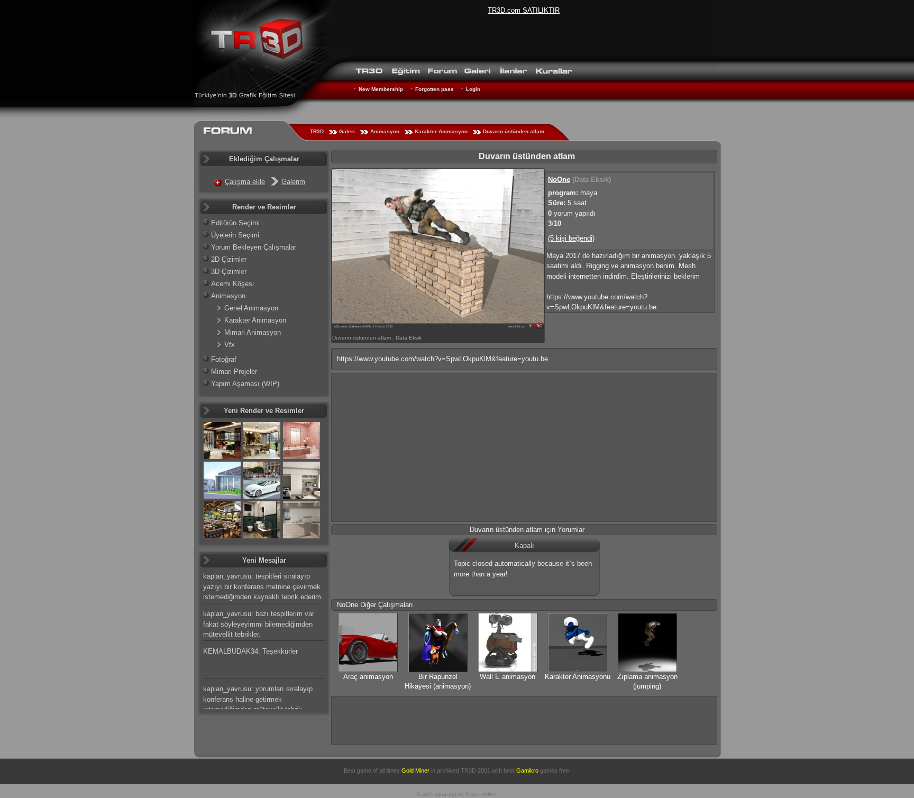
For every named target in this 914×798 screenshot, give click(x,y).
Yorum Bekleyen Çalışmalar (253, 247)
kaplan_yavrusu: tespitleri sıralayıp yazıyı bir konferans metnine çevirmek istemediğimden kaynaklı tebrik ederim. (263, 586)
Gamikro (527, 770)
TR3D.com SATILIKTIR (524, 10)
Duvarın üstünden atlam (513, 131)
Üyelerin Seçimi (235, 235)
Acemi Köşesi (232, 284)
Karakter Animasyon (441, 131)
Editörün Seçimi (235, 223)
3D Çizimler (228, 272)
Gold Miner (415, 770)
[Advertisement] (524, 447)
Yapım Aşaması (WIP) (245, 384)
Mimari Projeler (234, 371)
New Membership (381, 89)
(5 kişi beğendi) (571, 238)
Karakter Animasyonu (577, 677)
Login (473, 89)
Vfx (229, 344)
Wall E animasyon (507, 677)
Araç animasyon (368, 677)
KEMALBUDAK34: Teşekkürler (250, 651)
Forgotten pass (434, 89)
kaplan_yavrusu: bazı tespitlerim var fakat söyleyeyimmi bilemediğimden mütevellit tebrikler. (258, 624)
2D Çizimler (228, 259)
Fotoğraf (223, 359)
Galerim (293, 182)
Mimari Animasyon (252, 332)
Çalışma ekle (245, 182)
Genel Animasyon (251, 308)
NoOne (559, 180)
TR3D (317, 131)
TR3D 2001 (475, 770)
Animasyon (384, 131)
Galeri (347, 131)
